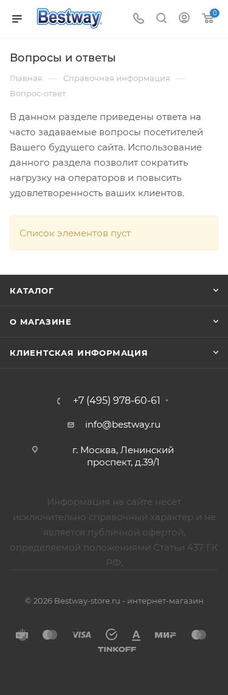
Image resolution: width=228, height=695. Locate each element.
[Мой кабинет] (184, 19)
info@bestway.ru (123, 424)
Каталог (32, 290)
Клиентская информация (79, 353)
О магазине (41, 321)
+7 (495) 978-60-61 (117, 401)
